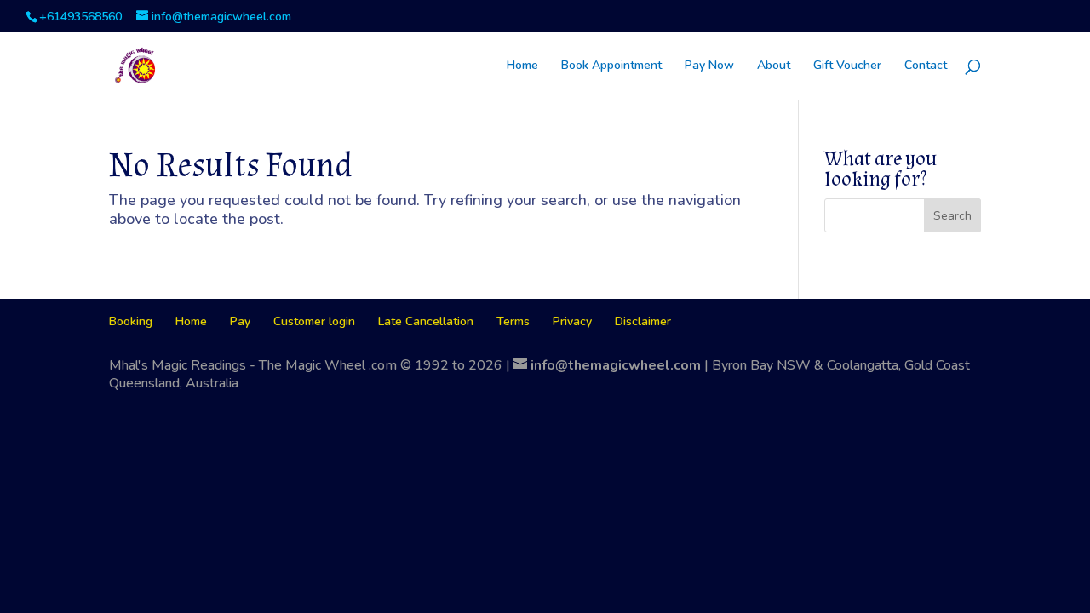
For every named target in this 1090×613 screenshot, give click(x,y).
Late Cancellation (425, 321)
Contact (925, 66)
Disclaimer (643, 321)
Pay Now (709, 66)
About (773, 66)
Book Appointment (611, 66)
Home (522, 66)
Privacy (572, 321)
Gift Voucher (847, 66)
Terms (513, 321)
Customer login (314, 321)
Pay (240, 321)
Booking (130, 321)
